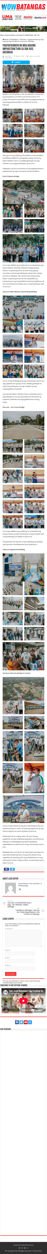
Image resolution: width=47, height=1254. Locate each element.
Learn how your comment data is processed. (21, 982)
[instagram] (30, 1022)
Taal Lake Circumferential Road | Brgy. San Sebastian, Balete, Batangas (19, 904)
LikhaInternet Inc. (28, 1245)
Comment (9, 929)
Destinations (14, 39)
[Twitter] (21, 1022)
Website (8, 965)
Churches (23, 39)
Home (6, 39)
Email (7, 958)
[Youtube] (26, 1022)
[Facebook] (17, 1022)
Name (7, 950)
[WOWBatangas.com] (23, 7)
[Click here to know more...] (23, 29)
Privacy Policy (37, 1251)
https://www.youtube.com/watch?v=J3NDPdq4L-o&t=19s (20, 35)
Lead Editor (8, 56)
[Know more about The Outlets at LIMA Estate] (23, 17)
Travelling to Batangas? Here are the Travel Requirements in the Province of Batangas (27, 911)
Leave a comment (34, 56)
